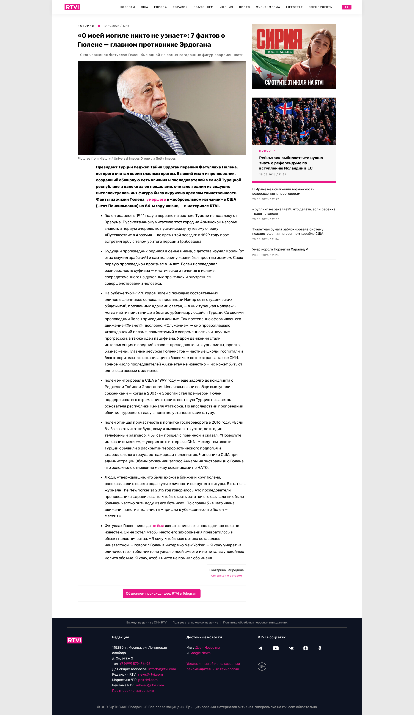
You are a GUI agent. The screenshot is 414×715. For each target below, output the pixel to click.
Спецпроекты (321, 7)
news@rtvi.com (150, 674)
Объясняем (204, 7)
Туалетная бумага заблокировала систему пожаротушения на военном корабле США (287, 231)
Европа (160, 7)
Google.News (200, 653)
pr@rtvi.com (148, 680)
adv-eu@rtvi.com (150, 685)
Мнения (226, 7)
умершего (156, 199)
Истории (86, 25)
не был (158, 525)
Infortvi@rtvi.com (162, 669)
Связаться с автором (226, 575)
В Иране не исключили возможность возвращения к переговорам (283, 191)
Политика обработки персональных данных (255, 622)
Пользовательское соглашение (195, 622)
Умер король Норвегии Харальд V (280, 249)
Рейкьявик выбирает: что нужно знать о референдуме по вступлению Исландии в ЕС (291, 163)
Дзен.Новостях (207, 647)
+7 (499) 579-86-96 (135, 664)
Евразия (180, 7)
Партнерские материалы (133, 691)
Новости (127, 7)
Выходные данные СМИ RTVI (147, 622)
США (144, 7)
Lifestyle (294, 7)
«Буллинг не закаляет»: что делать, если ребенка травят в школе (294, 211)
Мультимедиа (268, 7)
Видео (244, 7)
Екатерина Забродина (226, 570)
